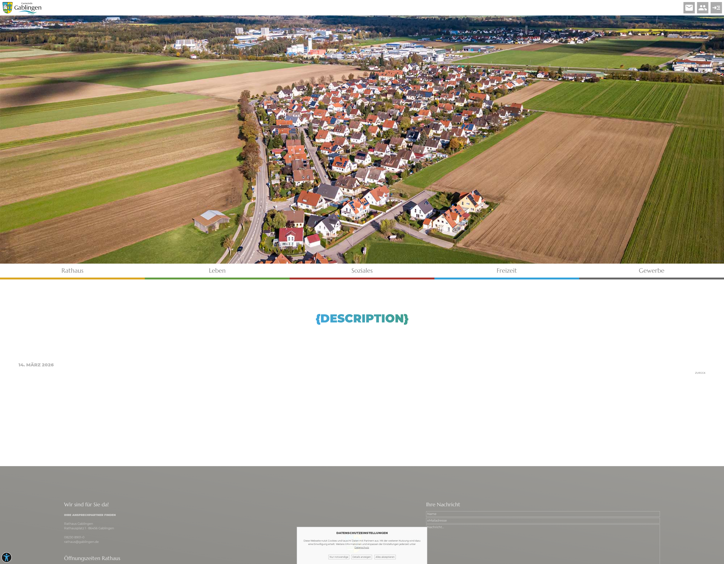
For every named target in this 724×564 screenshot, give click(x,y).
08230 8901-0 (74, 537)
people (702, 7)
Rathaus (72, 270)
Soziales (362, 270)
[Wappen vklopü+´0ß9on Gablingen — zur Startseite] (7, 12)
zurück (700, 372)
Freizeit (507, 270)
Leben (217, 270)
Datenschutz (361, 547)
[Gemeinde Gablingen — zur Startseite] (27, 14)
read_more (716, 7)
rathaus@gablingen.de (81, 542)
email (689, 7)
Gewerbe (651, 270)
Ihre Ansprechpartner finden (90, 515)
